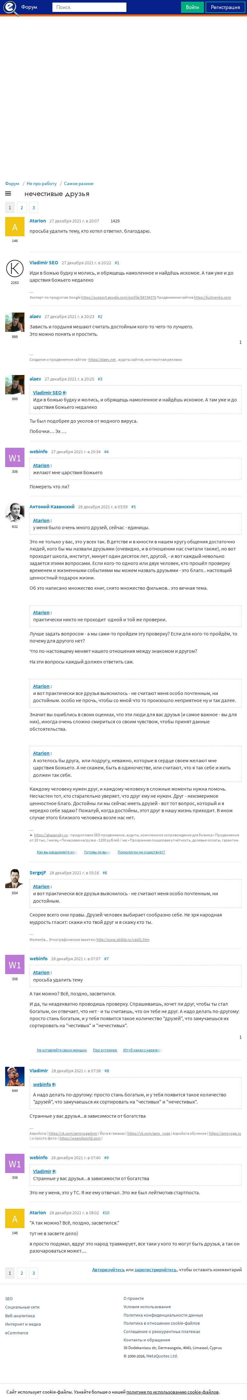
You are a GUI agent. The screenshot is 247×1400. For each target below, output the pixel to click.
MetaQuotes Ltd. (162, 1356)
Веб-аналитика (20, 1316)
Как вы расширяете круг (57, 852)
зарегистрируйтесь (155, 1269)
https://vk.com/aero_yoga (148, 1133)
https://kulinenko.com (212, 297)
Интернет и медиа (23, 1324)
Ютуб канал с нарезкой (143, 1050)
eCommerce (16, 1333)
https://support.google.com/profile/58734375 (118, 297)
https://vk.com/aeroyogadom (73, 1133)
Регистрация (225, 7)
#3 (100, 379)
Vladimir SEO (44, 262)
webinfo (39, 451)
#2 (100, 316)
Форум (12, 183)
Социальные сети (22, 1307)
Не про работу (42, 183)
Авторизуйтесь (108, 1269)
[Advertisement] (123, 32)
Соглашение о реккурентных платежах (162, 1331)
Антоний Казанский (52, 506)
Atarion (38, 220)
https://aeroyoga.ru (225, 1133)
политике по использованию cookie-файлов (172, 1392)
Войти (192, 7)
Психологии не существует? (141, 852)
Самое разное (78, 183)
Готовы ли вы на (98, 852)
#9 (106, 1157)
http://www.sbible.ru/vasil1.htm (123, 939)
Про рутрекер (105, 1050)
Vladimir (39, 1070)
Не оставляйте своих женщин (62, 1050)
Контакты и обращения (147, 1340)
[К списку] (18, 195)
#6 (105, 873)
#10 (106, 1213)
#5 (133, 507)
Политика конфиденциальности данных (163, 1315)
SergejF (38, 872)
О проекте (134, 1298)
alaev (35, 316)
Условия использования (147, 1307)
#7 (106, 959)
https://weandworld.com (80, 1138)
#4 (106, 452)
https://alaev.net (102, 359)
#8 (107, 1071)
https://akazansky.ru (51, 834)
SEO (9, 1298)
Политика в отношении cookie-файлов (162, 1323)
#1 (117, 263)
